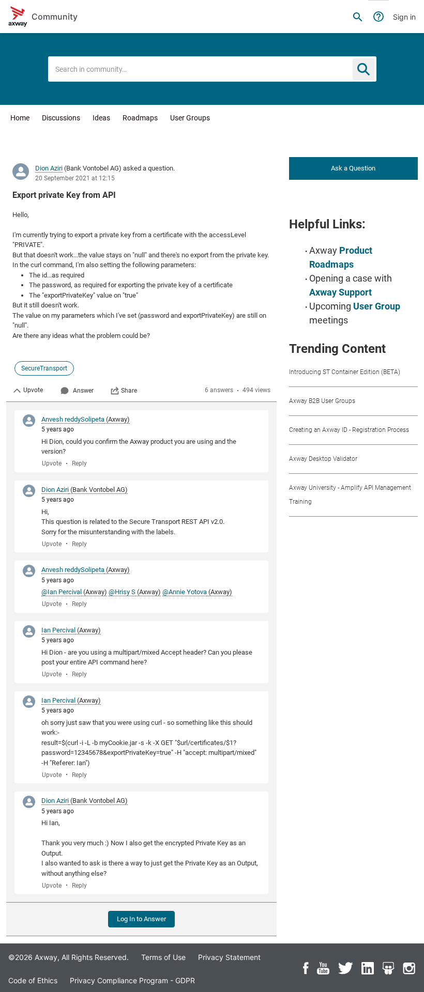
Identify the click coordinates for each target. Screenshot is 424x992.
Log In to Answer (141, 919)
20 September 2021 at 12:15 (75, 178)
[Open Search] (357, 16)
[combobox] (212, 69)
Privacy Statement (229, 957)
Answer (83, 390)
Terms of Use (163, 957)
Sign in (404, 16)
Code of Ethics (32, 980)
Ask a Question (353, 168)
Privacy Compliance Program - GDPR (132, 980)
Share (129, 390)
